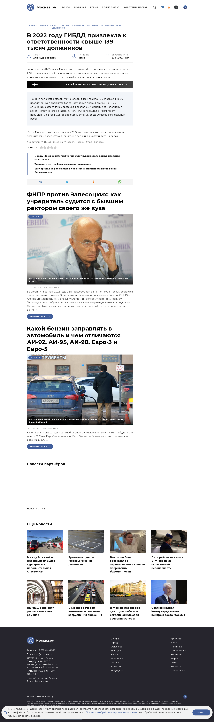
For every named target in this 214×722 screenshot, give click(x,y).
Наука (174, 642)
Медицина (117, 670)
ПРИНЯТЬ (201, 712)
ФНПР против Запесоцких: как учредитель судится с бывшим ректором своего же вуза (75, 201)
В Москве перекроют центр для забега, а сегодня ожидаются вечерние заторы (125, 613)
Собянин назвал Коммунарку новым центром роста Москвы (168, 611)
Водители (34, 142)
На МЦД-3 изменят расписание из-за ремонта (40, 611)
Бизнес (65, 7)
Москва (58, 142)
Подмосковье (110, 7)
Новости (35, 358)
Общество (36, 217)
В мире (115, 638)
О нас (174, 662)
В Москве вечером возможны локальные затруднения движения (85, 611)
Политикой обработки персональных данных (112, 712)
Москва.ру (46, 7)
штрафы (99, 142)
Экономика (117, 658)
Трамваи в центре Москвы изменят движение (63, 164)
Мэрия (94, 7)
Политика (176, 646)
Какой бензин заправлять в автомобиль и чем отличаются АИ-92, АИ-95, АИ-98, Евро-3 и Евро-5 (74, 338)
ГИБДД (47, 142)
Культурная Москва (135, 7)
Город (114, 642)
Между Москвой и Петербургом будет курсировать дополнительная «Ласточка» (41, 564)
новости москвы (75, 142)
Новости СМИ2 (36, 508)
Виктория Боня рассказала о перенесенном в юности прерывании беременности (127, 564)
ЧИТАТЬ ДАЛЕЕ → (40, 316)
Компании (176, 654)
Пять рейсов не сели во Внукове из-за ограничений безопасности (168, 562)
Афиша (115, 662)
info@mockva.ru (43, 654)
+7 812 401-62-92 (46, 650)
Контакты (176, 666)
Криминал (80, 7)
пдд (90, 142)
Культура (116, 650)
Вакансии (116, 666)
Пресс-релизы (179, 670)
